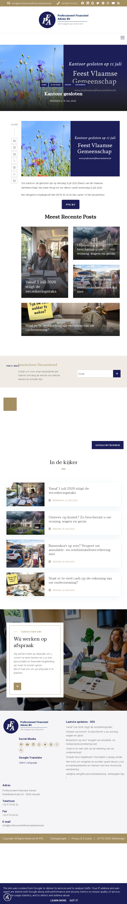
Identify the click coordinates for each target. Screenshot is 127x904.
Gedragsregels (58, 838)
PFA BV (70, 204)
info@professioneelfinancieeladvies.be (23, 825)
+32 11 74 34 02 (10, 815)
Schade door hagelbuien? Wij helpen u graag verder (94, 757)
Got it (74, 900)
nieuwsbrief (80, 84)
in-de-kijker (56, 84)
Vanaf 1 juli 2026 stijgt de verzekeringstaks (89, 727)
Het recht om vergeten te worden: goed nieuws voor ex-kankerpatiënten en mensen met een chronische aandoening (95, 765)
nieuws (68, 84)
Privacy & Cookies (82, 838)
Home (44, 84)
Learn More (58, 900)
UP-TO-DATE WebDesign (111, 838)
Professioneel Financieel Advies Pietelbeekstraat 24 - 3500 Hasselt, (21, 792)
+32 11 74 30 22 (10, 804)
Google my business (107, 445)
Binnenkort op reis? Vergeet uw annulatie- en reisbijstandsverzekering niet (90, 742)
